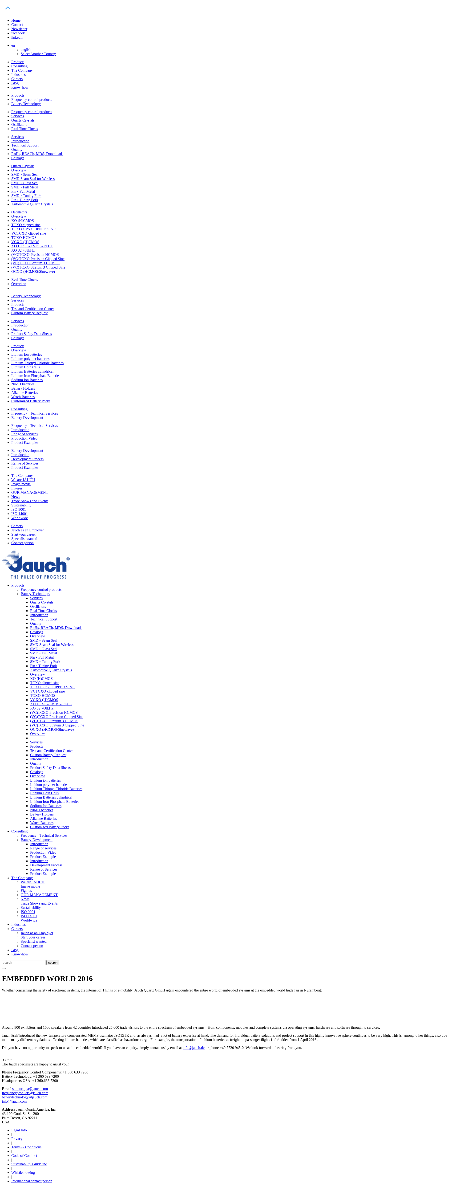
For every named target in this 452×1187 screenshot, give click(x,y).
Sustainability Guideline (29, 1164)
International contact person (31, 1181)
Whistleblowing (23, 1173)
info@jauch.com (14, 1101)
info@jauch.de (194, 1048)
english (26, 50)
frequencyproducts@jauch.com (25, 1093)
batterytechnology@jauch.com (24, 1097)
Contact (17, 25)
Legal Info (19, 1130)
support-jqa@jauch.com (30, 1089)
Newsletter (19, 29)
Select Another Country (38, 54)
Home (15, 20)
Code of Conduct (24, 1156)
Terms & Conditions (26, 1147)
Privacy (17, 1139)
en (13, 45)
